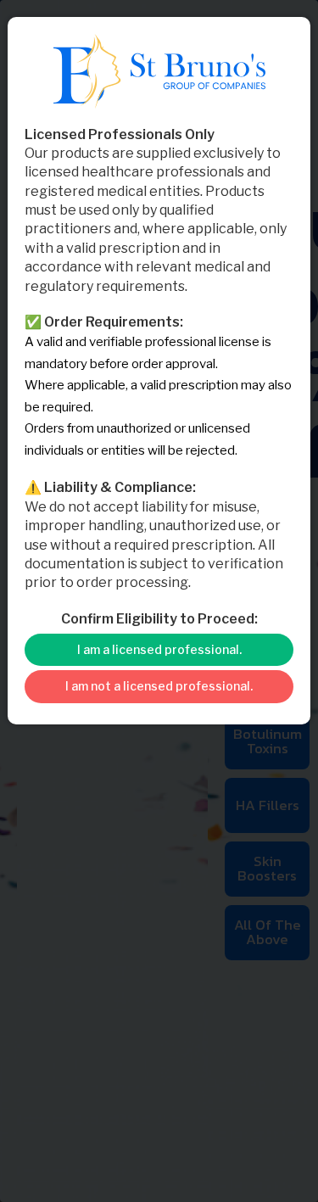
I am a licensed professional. (159, 649)
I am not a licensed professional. (159, 686)
